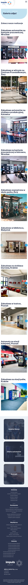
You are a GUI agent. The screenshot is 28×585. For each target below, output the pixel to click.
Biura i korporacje (14, 526)
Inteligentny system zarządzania (14, 517)
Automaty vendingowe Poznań (14, 548)
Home (4, 11)
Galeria (8, 11)
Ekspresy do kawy (14, 500)
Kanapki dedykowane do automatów (14, 514)
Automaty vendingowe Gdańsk (14, 545)
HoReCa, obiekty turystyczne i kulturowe (14, 536)
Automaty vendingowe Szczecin (14, 550)
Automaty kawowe (14, 492)
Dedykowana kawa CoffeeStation (14, 515)
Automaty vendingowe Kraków (14, 546)
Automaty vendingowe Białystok (14, 543)
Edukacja (14, 531)
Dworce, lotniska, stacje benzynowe (14, 528)
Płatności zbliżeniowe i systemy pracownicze (14, 509)
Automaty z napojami (14, 497)
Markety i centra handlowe (14, 534)
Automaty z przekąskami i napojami (14, 493)
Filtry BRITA (14, 512)
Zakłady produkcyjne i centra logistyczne (14, 524)
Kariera (16, 582)
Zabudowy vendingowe (14, 507)
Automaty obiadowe (14, 495)
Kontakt (12, 582)
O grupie (9, 582)
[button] (26, 49)
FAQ (20, 582)
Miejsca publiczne (14, 529)
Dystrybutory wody (14, 498)
